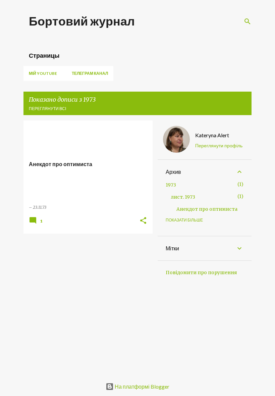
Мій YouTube (43, 73)
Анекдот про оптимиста (206, 209)
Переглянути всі (47, 108)
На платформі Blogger (141, 386)
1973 (171, 185)
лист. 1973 (183, 197)
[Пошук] (247, 21)
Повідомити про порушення (201, 272)
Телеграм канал (90, 73)
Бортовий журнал (82, 20)
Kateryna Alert (212, 135)
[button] (143, 221)
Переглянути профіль (218, 145)
